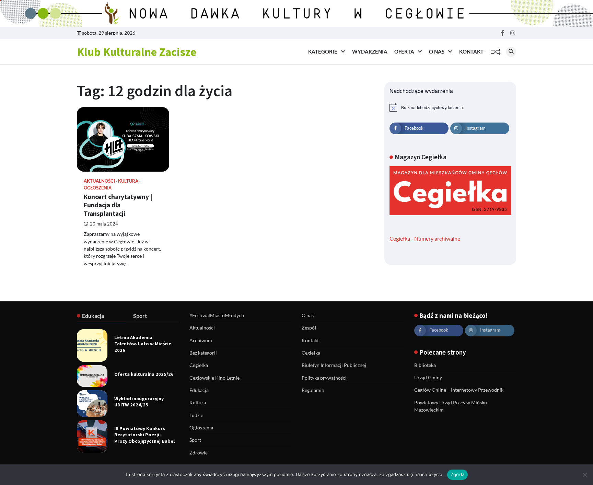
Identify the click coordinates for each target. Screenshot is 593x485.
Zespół (309, 328)
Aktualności (99, 181)
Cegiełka (198, 365)
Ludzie (196, 415)
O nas (436, 51)
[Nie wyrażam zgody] (584, 474)
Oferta (404, 51)
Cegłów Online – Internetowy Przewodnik (458, 390)
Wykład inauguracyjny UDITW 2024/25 (139, 401)
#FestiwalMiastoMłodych (216, 315)
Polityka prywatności (324, 378)
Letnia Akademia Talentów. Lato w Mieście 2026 (142, 343)
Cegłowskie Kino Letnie (214, 378)
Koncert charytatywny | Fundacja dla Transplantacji (118, 205)
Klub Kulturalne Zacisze (136, 52)
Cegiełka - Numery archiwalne (424, 238)
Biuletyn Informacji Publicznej (334, 365)
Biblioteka (425, 365)
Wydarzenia (369, 51)
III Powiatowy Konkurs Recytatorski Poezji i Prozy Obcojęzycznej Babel (144, 434)
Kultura (128, 181)
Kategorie (322, 51)
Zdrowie (198, 452)
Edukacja (199, 390)
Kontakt (471, 51)
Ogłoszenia (98, 187)
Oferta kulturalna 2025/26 (144, 374)
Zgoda (457, 474)
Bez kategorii (203, 353)
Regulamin (313, 390)
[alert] (450, 107)
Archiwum (200, 340)
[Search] (511, 52)
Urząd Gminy (428, 377)
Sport (195, 440)
